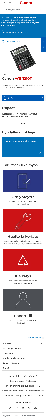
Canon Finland (22, 403)
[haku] (10, 3)
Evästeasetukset (35, 395)
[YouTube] (35, 408)
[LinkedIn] (23, 408)
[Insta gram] (17, 408)
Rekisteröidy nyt (9, 32)
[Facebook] (10, 408)
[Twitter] (29, 408)
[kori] (4, 3)
